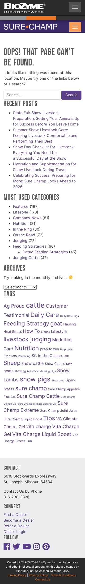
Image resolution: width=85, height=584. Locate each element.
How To (31, 328)
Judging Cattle (26, 254)
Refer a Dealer (16, 523)
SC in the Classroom (50, 352)
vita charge (38, 423)
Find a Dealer (15, 511)
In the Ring (22, 226)
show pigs (35, 376)
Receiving (24, 353)
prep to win (49, 346)
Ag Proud (14, 303)
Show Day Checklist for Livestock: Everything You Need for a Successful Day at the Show (44, 150)
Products (10, 353)
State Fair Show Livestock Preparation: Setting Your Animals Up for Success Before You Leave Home (46, 115)
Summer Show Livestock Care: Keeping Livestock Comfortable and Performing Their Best (45, 133)
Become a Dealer (19, 517)
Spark (71, 377)
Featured (21, 203)
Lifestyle (20, 209)
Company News (27, 215)
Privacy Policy (38, 572)
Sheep (12, 360)
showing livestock (26, 368)
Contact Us (42, 576)
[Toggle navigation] (75, 7)
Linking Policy (17, 572)
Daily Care (44, 311)
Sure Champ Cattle (38, 393)
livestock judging (27, 336)
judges (45, 329)
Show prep (57, 377)
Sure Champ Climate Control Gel (37, 401)
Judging (20, 237)
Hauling (69, 321)
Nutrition (21, 220)
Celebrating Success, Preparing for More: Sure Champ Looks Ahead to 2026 (44, 178)
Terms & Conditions (63, 572)
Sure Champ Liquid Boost (23, 416)
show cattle (32, 360)
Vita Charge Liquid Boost (41, 431)
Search (71, 92)
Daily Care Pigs (69, 313)
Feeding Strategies (29, 243)
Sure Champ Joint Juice (58, 408)
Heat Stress (13, 329)
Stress (9, 386)
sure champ (31, 385)
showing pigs (48, 368)
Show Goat (53, 361)
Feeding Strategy (26, 320)
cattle (35, 302)
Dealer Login (15, 528)
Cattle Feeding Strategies (45, 249)
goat (56, 320)
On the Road (24, 232)
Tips (49, 415)
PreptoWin (66, 346)
